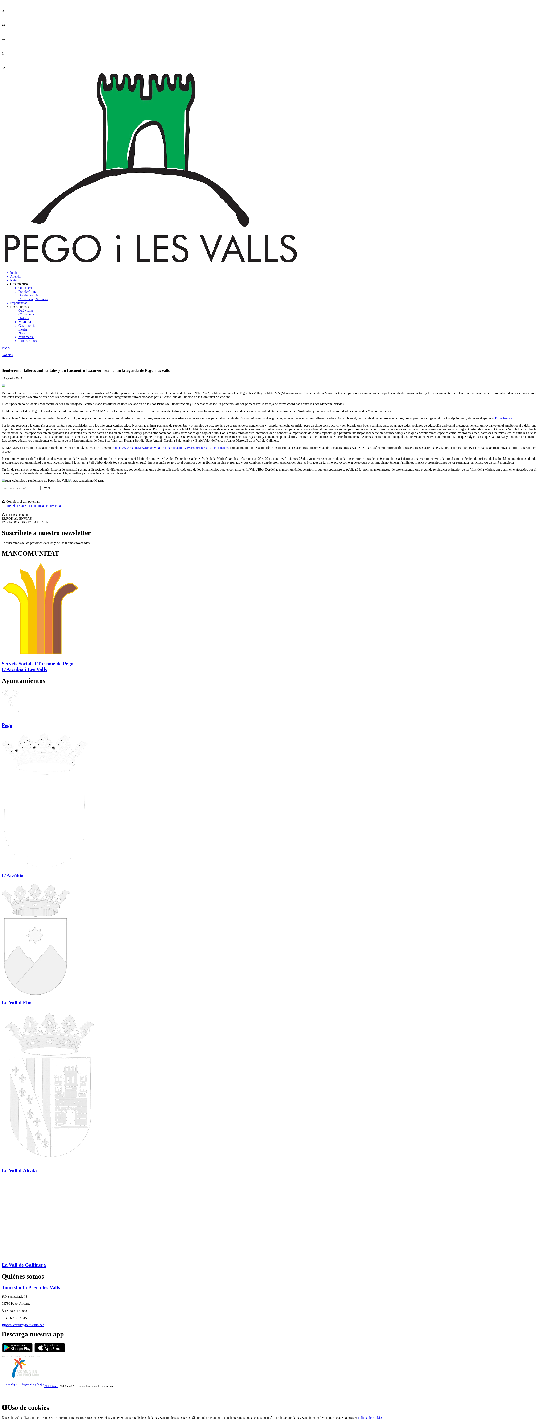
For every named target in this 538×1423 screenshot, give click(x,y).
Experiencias (503, 418)
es (3, 10)
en (3, 39)
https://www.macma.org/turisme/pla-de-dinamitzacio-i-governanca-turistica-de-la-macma (171, 447)
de (3, 68)
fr (3, 53)
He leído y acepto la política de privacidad (34, 505)
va (3, 25)
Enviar (45, 488)
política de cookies (370, 1417)
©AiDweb (51, 1386)
